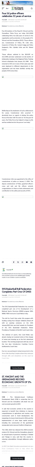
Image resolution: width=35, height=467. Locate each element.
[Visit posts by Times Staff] (3, 270)
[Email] (27, 262)
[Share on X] (18, 262)
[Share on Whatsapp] (22, 262)
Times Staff (4, 19)
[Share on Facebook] (14, 262)
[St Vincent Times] (17, 8)
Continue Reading (17, 368)
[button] (3, 8)
